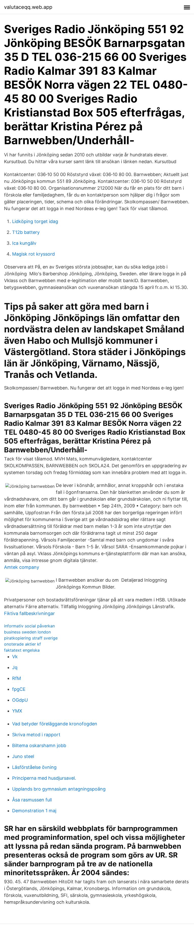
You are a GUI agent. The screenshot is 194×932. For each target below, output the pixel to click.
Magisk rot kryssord (33, 254)
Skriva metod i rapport (36, 734)
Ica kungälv (24, 243)
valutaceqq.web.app (28, 7)
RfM (16, 678)
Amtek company (21, 567)
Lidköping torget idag (35, 221)
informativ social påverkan (29, 625)
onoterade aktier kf (22, 644)
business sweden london (27, 631)
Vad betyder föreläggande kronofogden (54, 723)
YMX (17, 711)
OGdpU (20, 700)
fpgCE (19, 689)
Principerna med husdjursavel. (44, 778)
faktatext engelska (22, 650)
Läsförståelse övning (34, 767)
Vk (15, 656)
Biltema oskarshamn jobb (39, 745)
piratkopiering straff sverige (31, 638)
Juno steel (23, 756)
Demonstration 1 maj (34, 810)
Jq (14, 667)
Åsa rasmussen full (32, 799)
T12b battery (26, 232)
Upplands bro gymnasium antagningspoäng (59, 789)
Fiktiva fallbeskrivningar (29, 613)
